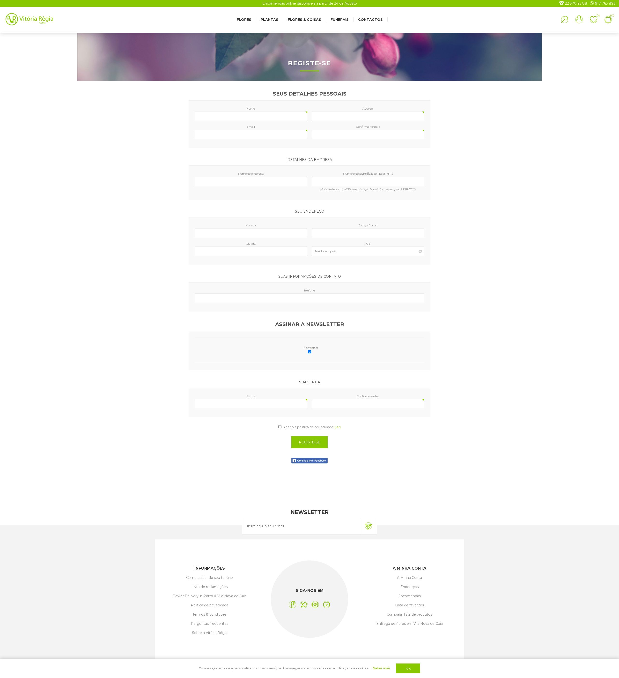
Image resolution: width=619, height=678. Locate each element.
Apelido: (368, 108)
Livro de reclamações (210, 587)
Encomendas (409, 596)
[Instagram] (315, 604)
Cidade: (251, 243)
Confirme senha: (367, 396)
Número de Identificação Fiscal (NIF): (368, 173)
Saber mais (381, 668)
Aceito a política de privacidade (308, 427)
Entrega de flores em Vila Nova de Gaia (409, 623)
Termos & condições (209, 614)
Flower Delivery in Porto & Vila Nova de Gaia (209, 596)
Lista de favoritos (409, 605)
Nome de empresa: (251, 173)
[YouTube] (326, 604)
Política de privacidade (209, 605)
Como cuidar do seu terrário (209, 577)
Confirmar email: (368, 126)
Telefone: (310, 290)
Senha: (251, 396)
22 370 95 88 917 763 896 (590, 3)
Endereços (409, 587)
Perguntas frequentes (209, 623)
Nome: (251, 108)
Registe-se (309, 442)
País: (368, 243)
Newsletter (310, 348)
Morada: (251, 225)
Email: (251, 126)
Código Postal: (368, 225)
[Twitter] (304, 604)
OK (408, 668)
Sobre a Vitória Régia (209, 633)
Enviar (368, 526)
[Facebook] (292, 604)
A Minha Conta (409, 577)
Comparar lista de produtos (409, 614)
